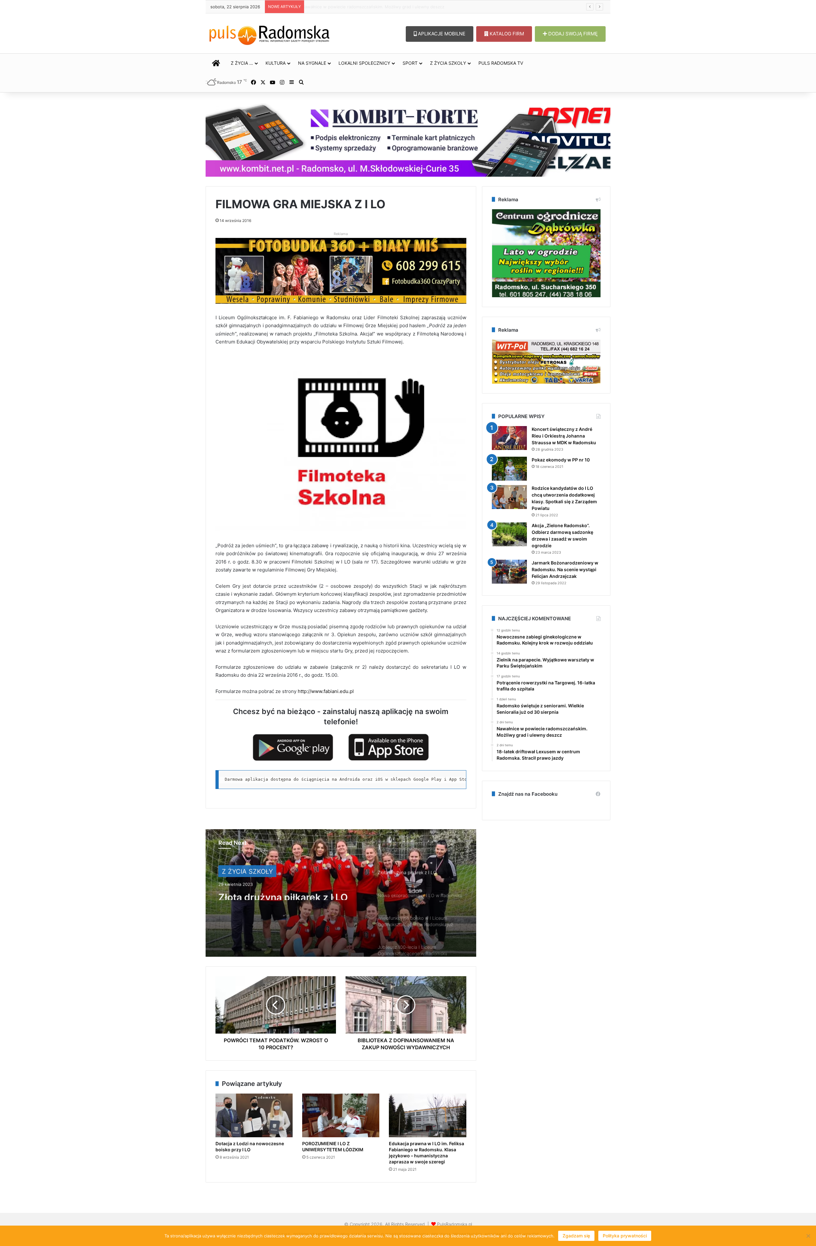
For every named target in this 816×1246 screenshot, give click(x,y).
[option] (341, 893)
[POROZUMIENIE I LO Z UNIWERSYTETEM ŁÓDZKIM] (340, 1115)
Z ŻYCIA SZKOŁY (448, 63)
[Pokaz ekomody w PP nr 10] (509, 469)
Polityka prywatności (625, 1235)
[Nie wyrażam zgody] (808, 1236)
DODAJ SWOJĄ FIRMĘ (572, 34)
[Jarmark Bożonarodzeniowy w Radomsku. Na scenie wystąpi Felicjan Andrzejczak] (509, 572)
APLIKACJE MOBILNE (441, 34)
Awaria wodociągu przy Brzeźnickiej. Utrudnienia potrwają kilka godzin (377, 6)
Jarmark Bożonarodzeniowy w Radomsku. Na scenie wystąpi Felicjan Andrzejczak (565, 569)
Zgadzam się (576, 1235)
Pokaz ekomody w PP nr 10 (561, 459)
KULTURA (276, 63)
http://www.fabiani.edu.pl (325, 691)
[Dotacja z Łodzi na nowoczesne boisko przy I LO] (254, 1115)
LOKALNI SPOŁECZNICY (364, 63)
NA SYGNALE (312, 63)
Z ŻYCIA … (242, 63)
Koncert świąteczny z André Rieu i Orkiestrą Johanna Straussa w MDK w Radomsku (564, 435)
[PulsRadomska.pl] (269, 34)
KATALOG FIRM (506, 34)
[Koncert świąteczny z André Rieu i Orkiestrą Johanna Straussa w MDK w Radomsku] (509, 438)
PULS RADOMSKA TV (500, 63)
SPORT (410, 63)
